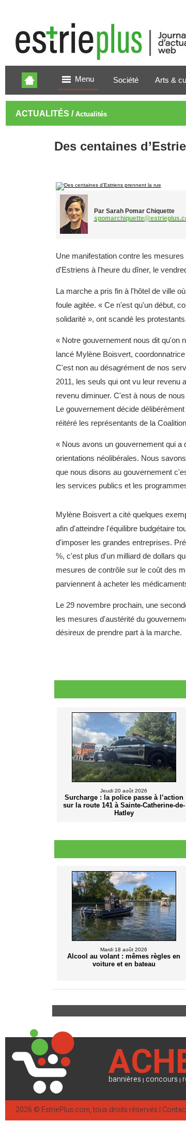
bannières (125, 1079)
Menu (84, 79)
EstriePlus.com (65, 1109)
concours (162, 1079)
